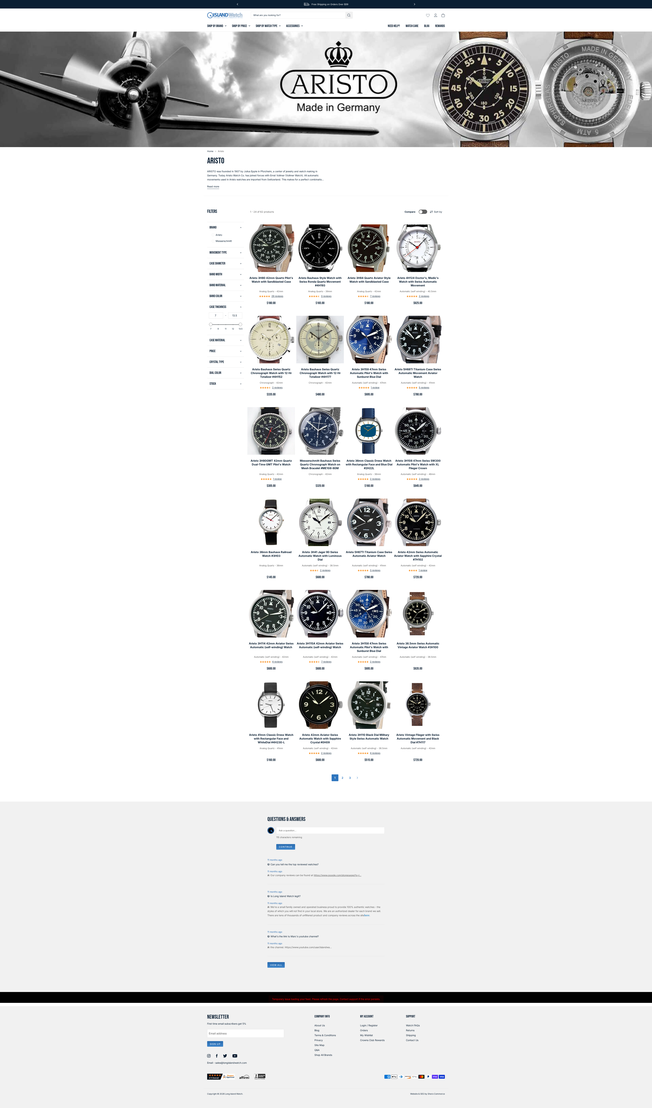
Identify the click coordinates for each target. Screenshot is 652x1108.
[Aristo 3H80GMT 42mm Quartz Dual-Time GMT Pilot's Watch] (271, 431)
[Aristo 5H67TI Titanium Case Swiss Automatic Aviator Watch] (369, 522)
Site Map (319, 1045)
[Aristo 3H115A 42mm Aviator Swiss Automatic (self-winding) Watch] (320, 613)
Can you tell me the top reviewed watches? (295, 864)
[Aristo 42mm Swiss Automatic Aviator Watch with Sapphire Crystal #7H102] (418, 522)
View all (276, 965)
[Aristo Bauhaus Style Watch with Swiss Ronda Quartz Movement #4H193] (320, 248)
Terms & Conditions (325, 1035)
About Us (319, 1025)
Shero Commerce (436, 1094)
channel (279, 947)
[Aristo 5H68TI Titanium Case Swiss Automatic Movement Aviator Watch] (418, 339)
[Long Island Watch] (224, 15)
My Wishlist (366, 1035)
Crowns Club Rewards (372, 1040)
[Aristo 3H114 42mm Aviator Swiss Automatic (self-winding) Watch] (271, 613)
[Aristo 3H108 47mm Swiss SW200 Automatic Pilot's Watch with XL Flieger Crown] (418, 431)
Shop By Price (239, 26)
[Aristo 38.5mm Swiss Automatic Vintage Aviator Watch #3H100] (418, 613)
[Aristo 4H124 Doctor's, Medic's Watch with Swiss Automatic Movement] (418, 248)
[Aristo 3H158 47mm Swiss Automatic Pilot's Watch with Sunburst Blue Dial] (369, 613)
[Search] (349, 15)
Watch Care (412, 26)
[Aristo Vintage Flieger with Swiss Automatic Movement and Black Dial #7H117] (418, 705)
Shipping (411, 1035)
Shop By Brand (215, 26)
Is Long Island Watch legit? (286, 896)
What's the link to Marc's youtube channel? (295, 936)
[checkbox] (226, 235)
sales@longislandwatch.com (231, 1062)
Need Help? (394, 26)
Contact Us (412, 1040)
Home (210, 151)
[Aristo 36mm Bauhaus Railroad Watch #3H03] (271, 522)
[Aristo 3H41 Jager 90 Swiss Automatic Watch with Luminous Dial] (320, 522)
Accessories (293, 26)
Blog (426, 26)
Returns (410, 1030)
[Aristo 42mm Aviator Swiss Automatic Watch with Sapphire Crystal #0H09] (320, 705)
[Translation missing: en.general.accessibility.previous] (237, 4)
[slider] (210, 324)
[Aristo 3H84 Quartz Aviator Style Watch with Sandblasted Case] (369, 248)
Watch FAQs (413, 1025)
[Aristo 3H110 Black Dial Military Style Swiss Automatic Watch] (369, 705)
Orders (364, 1030)
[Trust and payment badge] (221, 1077)
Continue (285, 846)
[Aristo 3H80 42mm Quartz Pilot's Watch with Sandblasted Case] (271, 248)
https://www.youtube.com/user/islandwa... (308, 947)
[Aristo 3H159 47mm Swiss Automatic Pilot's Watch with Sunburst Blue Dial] (369, 339)
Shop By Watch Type (266, 26)
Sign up (215, 1044)
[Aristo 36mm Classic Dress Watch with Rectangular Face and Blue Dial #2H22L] (369, 431)
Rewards (440, 26)
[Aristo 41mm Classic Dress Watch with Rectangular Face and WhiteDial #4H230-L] (271, 705)
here (366, 915)
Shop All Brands (323, 1054)
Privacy (318, 1040)
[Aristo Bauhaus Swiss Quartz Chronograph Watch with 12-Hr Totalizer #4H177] (320, 339)
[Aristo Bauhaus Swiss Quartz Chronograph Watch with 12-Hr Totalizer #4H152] (271, 339)
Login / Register (369, 1025)
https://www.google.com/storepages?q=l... (337, 875)
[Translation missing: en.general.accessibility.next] (414, 4)
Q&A (317, 1050)
